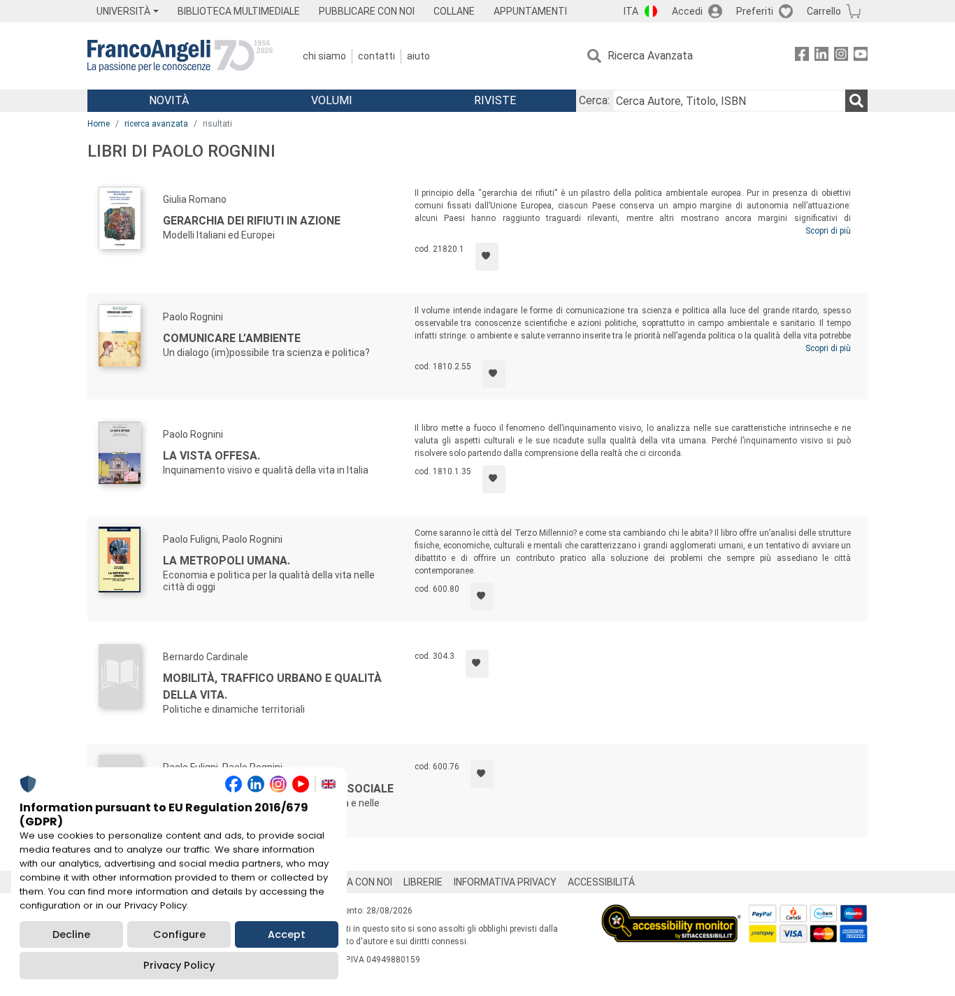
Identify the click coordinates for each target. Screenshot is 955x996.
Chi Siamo (324, 56)
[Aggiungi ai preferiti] (486, 257)
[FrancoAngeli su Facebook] (802, 56)
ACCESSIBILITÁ (601, 882)
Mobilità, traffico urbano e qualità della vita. (272, 686)
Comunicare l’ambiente (232, 338)
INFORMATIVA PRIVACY (505, 882)
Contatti (376, 56)
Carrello (824, 11)
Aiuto (418, 56)
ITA (631, 11)
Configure (179, 934)
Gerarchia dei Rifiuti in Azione (251, 220)
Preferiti (754, 11)
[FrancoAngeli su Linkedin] (821, 56)
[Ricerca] (856, 101)
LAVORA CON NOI (354, 882)
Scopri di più (828, 231)
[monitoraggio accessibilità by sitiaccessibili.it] (671, 912)
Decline (71, 934)
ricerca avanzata (156, 124)
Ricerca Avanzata (650, 55)
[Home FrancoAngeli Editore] (180, 56)
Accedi (687, 11)
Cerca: (594, 100)
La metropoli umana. (226, 560)
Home (98, 124)
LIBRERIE (423, 882)
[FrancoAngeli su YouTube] (861, 56)
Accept (287, 934)
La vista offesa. (211, 455)
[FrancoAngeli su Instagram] (841, 56)
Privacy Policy (179, 965)
